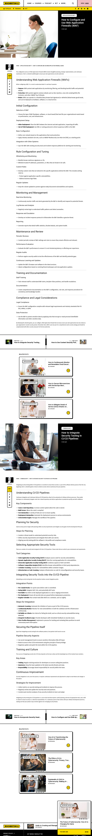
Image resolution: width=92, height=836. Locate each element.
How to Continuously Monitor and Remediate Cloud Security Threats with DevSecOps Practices (59, 365)
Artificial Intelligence (69, 805)
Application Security (69, 15)
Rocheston (64, 826)
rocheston (9, 71)
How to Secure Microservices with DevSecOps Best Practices (59, 385)
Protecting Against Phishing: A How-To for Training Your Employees (55, 826)
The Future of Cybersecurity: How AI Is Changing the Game (74, 823)
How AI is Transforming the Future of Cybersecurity (58, 738)
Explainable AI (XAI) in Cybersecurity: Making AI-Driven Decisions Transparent (59, 781)
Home (17, 65)
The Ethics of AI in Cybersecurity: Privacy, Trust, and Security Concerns (59, 760)
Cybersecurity (67, 428)
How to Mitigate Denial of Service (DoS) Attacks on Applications (57, 407)
